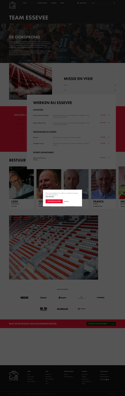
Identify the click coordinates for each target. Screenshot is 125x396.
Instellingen (66, 201)
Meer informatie (50, 196)
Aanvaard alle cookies (54, 201)
